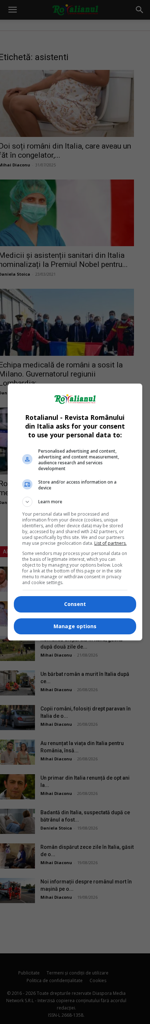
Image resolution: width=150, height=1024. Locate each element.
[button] (75, 502)
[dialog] (75, 512)
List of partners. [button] (110, 543)
